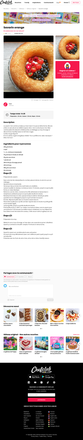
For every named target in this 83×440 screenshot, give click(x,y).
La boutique (39, 413)
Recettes (18, 2)
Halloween (26, 420)
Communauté (48, 2)
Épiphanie (26, 411)
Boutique (76, 2)
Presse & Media (40, 422)
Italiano (52, 424)
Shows (66, 2)
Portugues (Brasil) (54, 426)
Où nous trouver (40, 416)
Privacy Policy (34, 436)
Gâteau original (31, 9)
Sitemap (49, 436)
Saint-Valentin (27, 416)
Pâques (25, 418)
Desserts (14, 9)
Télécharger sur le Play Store (48, 377)
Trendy (26, 2)
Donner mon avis (19, 33)
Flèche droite (79, 315)
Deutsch (52, 413)
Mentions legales (40, 424)
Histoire (38, 418)
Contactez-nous (40, 426)
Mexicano (52, 422)
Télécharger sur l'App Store (34, 377)
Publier (50, 300)
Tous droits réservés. (51, 434)
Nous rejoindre (40, 428)
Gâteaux (21, 9)
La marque (38, 411)
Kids (25, 424)
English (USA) (53, 418)
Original (26, 426)
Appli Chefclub (39, 420)
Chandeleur (27, 413)
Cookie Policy (42, 436)
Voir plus (76, 334)
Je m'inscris (41, 400)
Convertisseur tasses (29, 428)
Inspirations (37, 2)
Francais (52, 411)
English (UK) (53, 416)
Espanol (52, 420)
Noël (25, 422)
